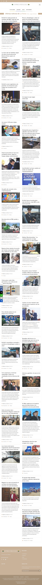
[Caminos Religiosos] (21, 5)
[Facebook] (2, 1)
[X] (1, 292)
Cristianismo (29, 9)
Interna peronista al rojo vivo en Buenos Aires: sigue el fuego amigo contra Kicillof (10, 154)
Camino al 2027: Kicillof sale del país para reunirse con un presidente (30, 304)
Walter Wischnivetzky (32, 256)
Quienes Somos (16, 576)
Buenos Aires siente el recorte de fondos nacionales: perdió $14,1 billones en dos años (10, 250)
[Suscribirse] (40, 570)
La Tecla (23, 14)
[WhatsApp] (1, 295)
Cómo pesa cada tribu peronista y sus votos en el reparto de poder (9, 282)
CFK (16, 172)
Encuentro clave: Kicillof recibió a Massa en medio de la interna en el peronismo (30, 272)
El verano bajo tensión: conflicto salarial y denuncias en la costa (30, 479)
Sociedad (4, 79)
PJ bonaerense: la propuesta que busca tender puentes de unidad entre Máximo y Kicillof (31, 511)
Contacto (27, 576)
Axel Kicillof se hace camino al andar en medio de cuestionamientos (31, 170)
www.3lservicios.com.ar (21, 583)
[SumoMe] (1, 300)
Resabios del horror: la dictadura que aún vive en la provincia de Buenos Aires (30, 340)
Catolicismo (12, 9)
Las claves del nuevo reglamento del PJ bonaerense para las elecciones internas (11, 447)
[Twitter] (4, 1)
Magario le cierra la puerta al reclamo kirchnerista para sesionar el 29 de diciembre (10, 484)
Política (4, 46)
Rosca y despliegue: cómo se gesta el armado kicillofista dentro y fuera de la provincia (31, 19)
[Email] (1, 298)
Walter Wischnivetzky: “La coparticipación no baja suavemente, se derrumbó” (30, 239)
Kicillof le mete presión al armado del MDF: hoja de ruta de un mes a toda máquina (10, 19)
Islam (23, 9)
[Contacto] (6, 1)
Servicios (22, 576)
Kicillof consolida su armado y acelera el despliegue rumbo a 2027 (11, 344)
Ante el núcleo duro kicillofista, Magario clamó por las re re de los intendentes (11, 411)
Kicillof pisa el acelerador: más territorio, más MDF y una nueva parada (30, 202)
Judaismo (18, 9)
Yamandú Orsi (30, 325)
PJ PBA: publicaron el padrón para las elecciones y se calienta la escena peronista (30, 405)
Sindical (24, 503)
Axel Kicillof (24, 388)
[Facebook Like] (1, 287)
